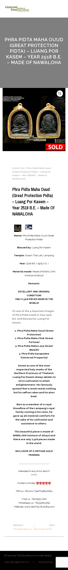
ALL (23, 168)
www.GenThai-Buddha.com (39, 506)
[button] (61, 8)
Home (15, 168)
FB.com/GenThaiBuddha (38, 491)
